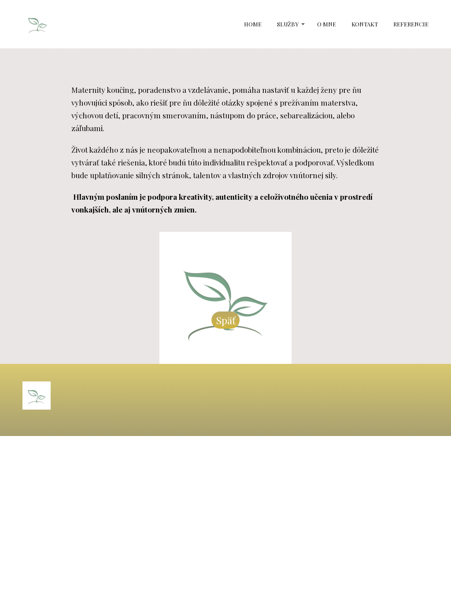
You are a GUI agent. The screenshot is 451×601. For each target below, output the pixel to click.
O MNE (326, 24)
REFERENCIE (411, 24)
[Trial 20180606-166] (37, 24)
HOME (253, 24)
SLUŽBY (288, 24)
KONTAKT (364, 24)
